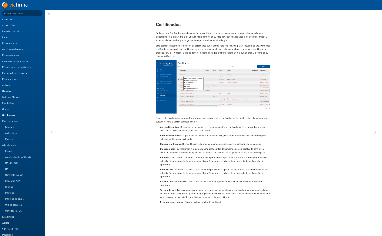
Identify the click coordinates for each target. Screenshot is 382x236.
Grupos (5, 109)
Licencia (9, 150)
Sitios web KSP (12, 180)
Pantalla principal (10, 31)
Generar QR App (10, 228)
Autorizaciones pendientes (15, 61)
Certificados (8, 115)
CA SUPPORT (12, 162)
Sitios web (10, 126)
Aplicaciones (11, 132)
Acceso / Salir (9, 25)
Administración (9, 144)
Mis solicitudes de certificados (16, 67)
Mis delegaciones (10, 55)
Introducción (8, 19)
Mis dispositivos (9, 79)
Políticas (9, 138)
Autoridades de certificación (18, 156)
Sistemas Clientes (11, 97)
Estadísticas (8, 103)
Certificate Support (14, 174)
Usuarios (6, 91)
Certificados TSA (13, 210)
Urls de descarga (13, 204)
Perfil (4, 37)
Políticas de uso (10, 120)
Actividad (6, 85)
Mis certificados (9, 43)
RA (6, 168)
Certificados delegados (13, 49)
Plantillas (9, 192)
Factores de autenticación (14, 73)
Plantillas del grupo (14, 198)
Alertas (5, 222)
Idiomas (9, 186)
